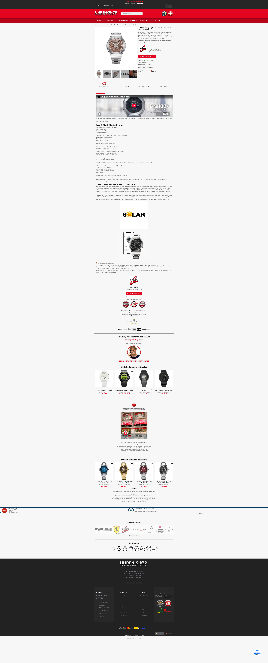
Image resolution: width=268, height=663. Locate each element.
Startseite (97, 24)
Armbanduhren (103, 24)
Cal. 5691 (114, 127)
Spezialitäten (110, 24)
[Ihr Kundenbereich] (163, 6)
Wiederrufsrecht (134, 315)
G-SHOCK (136, 287)
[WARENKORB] (170, 6)
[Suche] (145, 13)
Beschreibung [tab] (100, 92)
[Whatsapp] (137, 583)
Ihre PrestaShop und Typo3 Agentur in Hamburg (134, 638)
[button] (96, 48)
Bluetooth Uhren (117, 24)
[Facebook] (131, 583)
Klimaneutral (132, 310)
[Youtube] (140, 583)
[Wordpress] (127, 583)
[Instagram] (134, 583)
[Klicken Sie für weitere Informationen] (134, 509)
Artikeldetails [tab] (109, 92)
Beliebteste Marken (134, 523)
